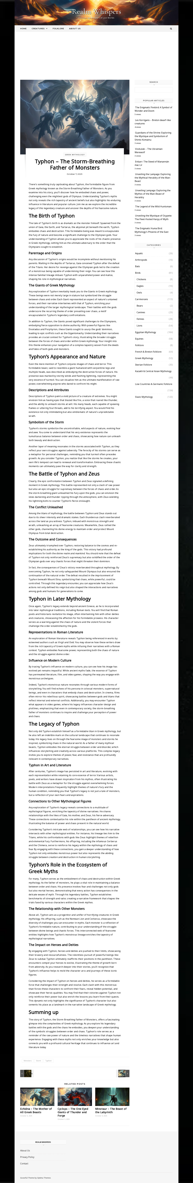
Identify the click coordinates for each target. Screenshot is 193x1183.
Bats (137, 266)
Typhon (48, 1061)
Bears (140, 305)
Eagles (140, 285)
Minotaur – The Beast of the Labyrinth (111, 1110)
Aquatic (139, 253)
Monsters (28, 1061)
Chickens (141, 279)
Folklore (58, 28)
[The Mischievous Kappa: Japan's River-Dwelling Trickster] (26, 1073)
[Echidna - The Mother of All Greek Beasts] (123, 1073)
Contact (24, 1163)
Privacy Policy (27, 1157)
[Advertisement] (96, 58)
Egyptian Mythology (145, 332)
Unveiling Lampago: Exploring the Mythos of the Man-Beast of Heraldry (153, 194)
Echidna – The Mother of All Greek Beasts (36, 1110)
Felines (140, 319)
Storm (38, 1061)
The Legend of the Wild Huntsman (153, 206)
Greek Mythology (75, 155)
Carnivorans (141, 299)
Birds (138, 272)
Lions (139, 325)
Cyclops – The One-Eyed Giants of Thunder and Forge (73, 1112)
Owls (139, 292)
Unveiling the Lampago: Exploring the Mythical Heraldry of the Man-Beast (153, 178)
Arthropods (141, 259)
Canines (141, 312)
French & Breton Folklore (148, 351)
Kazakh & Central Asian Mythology (153, 371)
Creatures (38, 28)
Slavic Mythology (144, 396)
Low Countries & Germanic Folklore (153, 384)
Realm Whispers (96, 11)
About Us (75, 28)
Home (23, 28)
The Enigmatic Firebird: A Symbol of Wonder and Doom (153, 109)
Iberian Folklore (143, 364)
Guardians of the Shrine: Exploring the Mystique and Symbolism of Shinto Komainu (153, 136)
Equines (139, 338)
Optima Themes (44, 1178)
